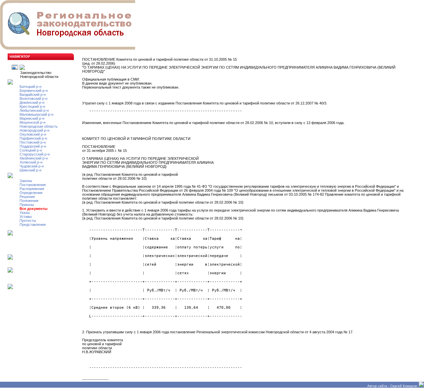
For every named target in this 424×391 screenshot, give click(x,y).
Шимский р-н (30, 170)
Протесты (28, 221)
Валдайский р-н (33, 95)
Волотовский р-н (33, 98)
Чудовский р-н (32, 166)
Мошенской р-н (32, 122)
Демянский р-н (32, 102)
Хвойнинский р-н (34, 158)
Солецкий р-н (31, 150)
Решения (27, 197)
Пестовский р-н (33, 142)
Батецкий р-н (30, 87)
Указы (25, 213)
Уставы (26, 217)
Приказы (27, 205)
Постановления (33, 185)
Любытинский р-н (34, 110)
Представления (33, 225)
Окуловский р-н (33, 134)
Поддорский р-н (33, 146)
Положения (29, 201)
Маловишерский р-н (36, 114)
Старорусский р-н (35, 154)
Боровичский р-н (34, 91)
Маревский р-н (32, 118)
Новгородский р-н (34, 130)
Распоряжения (32, 189)
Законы (26, 181)
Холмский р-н (31, 162)
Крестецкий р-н (32, 106)
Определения (31, 193)
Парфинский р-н (33, 138)
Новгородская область (39, 126)
